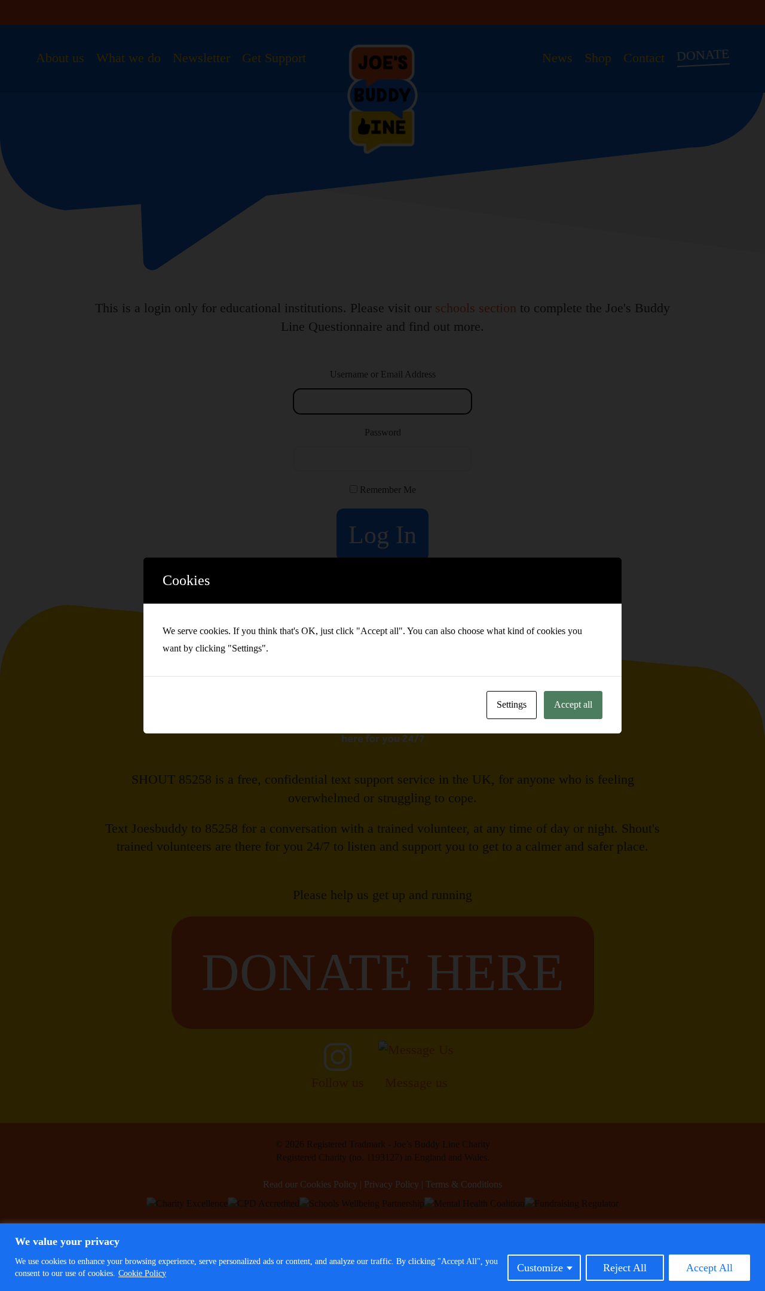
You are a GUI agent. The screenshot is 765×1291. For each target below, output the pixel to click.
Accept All (709, 1268)
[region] (382, 1257)
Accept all (573, 704)
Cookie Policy (142, 1273)
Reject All (625, 1268)
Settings (512, 704)
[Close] (752, 1233)
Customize (540, 1268)
